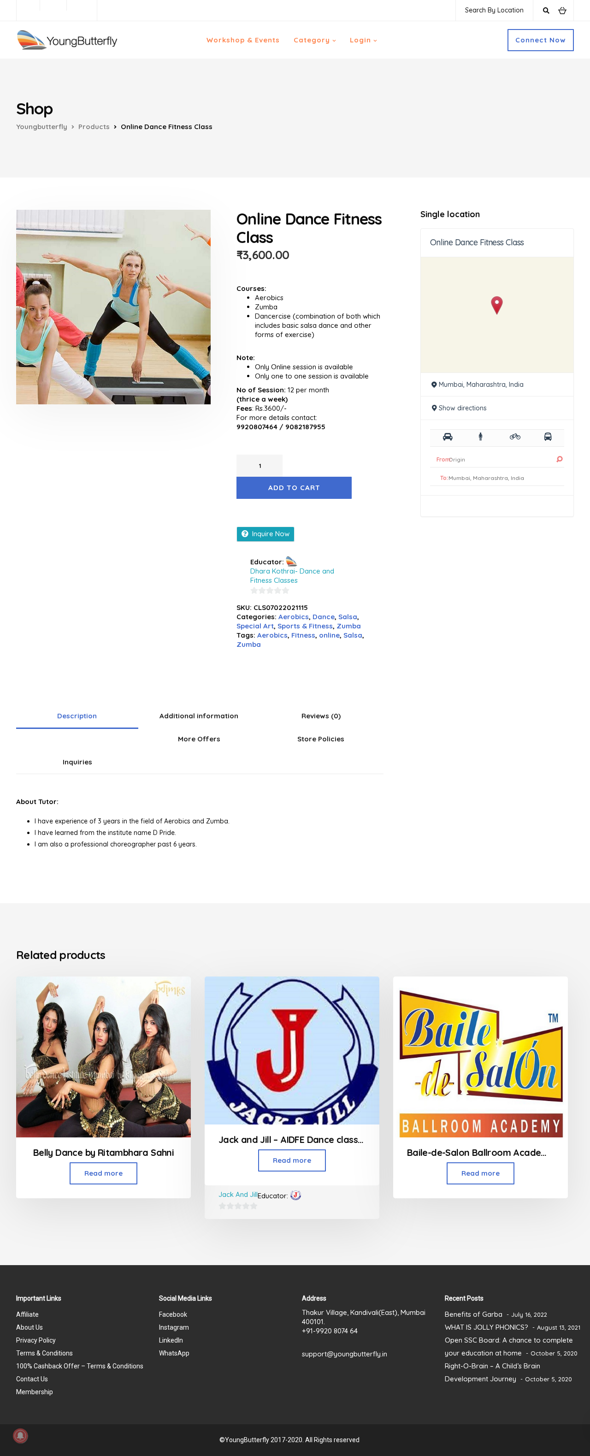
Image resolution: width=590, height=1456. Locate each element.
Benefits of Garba (473, 1314)
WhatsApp (174, 1353)
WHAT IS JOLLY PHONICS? (486, 1327)
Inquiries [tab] (77, 762)
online (329, 635)
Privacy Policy (36, 1340)
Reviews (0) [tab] (321, 715)
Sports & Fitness (305, 625)
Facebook (173, 1314)
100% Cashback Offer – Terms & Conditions (79, 1366)
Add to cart (294, 487)
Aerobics (293, 616)
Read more (103, 1173)
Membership (34, 1392)
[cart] (562, 10)
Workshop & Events (243, 40)
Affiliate (27, 1314)
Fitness (303, 635)
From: (444, 459)
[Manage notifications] (20, 1435)
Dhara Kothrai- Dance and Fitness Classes (292, 576)
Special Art (255, 625)
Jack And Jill (238, 1194)
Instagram (174, 1327)
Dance (324, 616)
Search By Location (494, 10)
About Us (29, 1327)
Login (360, 40)
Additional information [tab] (198, 715)
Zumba (348, 625)
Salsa (347, 616)
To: (444, 477)
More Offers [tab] (199, 738)
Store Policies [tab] (320, 738)
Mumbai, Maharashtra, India (481, 384)
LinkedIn (171, 1340)
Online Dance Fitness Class (477, 242)
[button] (497, 305)
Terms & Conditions (44, 1353)
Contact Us (32, 1379)
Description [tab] (77, 715)
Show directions (463, 408)
